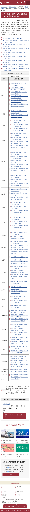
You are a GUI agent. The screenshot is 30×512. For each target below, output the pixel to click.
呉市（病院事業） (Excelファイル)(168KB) (19, 93)
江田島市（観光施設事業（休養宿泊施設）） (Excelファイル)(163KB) (19, 276)
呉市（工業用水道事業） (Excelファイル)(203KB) (18, 89)
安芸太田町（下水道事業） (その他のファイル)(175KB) (19, 320)
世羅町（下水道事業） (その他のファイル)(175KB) (19, 352)
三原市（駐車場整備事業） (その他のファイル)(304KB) (19, 129)
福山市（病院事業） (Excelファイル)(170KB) (19, 162)
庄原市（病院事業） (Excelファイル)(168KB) (19, 207)
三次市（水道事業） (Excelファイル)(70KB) (19, 190)
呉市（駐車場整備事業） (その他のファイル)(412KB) (19, 105)
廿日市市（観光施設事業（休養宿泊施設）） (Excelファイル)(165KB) (19, 252)
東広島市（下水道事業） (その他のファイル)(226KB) (19, 237)
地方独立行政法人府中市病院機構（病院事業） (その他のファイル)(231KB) (19, 377)
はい (5, 467)
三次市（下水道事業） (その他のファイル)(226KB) (19, 198)
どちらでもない (13, 467)
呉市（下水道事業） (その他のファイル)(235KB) (19, 97)
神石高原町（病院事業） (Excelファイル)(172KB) (19, 361)
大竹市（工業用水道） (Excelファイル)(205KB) (19, 222)
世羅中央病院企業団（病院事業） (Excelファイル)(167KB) (19, 370)
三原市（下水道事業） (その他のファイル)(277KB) (19, 125)
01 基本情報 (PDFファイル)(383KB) (12, 38)
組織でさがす (12, 7)
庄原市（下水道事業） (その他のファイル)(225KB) (19, 211)
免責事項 (4, 491)
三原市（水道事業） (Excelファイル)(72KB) (19, 121)
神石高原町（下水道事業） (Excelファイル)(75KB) (19, 365)
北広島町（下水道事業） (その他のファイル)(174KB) (19, 329)
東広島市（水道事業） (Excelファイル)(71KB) (19, 233)
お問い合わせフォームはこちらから (14, 416)
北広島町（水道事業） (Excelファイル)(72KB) (19, 325)
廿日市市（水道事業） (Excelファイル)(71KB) (19, 242)
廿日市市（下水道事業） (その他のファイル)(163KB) (19, 247)
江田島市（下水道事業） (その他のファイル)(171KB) (19, 271)
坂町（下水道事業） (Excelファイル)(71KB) (19, 306)
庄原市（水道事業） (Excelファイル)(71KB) (19, 203)
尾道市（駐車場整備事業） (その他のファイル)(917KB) (19, 147)
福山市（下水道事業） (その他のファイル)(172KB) (19, 166)
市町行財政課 (6, 404)
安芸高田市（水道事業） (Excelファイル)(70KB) (19, 258)
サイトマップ (21, 506)
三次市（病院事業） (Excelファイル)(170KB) (19, 194)
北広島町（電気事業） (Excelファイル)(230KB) (19, 333)
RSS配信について (20, 495)
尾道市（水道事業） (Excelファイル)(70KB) (19, 134)
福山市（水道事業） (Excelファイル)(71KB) (19, 153)
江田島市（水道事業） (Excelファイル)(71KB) (19, 267)
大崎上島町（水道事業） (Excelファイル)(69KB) (19, 338)
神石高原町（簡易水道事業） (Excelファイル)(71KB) (19, 357)
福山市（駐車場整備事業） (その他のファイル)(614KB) (19, 170)
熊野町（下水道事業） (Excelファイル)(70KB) (19, 301)
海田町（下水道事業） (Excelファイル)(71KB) (19, 292)
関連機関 (4, 495)
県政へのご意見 (20, 491)
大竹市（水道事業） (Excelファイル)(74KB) (19, 218)
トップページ (4, 7)
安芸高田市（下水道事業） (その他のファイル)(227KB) (19, 262)
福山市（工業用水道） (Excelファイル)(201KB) (19, 157)
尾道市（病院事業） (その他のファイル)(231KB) (19, 138)
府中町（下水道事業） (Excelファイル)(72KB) (19, 282)
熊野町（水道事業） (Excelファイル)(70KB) (19, 297)
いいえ (21, 467)
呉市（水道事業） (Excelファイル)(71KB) (19, 85)
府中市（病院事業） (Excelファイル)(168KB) (19, 181)
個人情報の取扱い (20, 487)
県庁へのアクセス (9, 506)
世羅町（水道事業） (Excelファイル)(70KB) (19, 348)
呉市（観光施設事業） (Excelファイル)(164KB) (19, 101)
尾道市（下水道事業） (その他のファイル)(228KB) (19, 142)
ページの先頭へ (15, 483)
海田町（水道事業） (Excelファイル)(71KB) (19, 288)
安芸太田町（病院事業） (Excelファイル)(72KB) (19, 316)
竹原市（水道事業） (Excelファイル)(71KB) (19, 112)
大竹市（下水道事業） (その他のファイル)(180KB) (19, 226)
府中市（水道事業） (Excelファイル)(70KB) (19, 176)
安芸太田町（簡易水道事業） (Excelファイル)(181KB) (19, 312)
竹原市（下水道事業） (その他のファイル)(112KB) (19, 116)
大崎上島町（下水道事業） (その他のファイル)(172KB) (19, 342)
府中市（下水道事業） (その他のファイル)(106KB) (19, 185)
